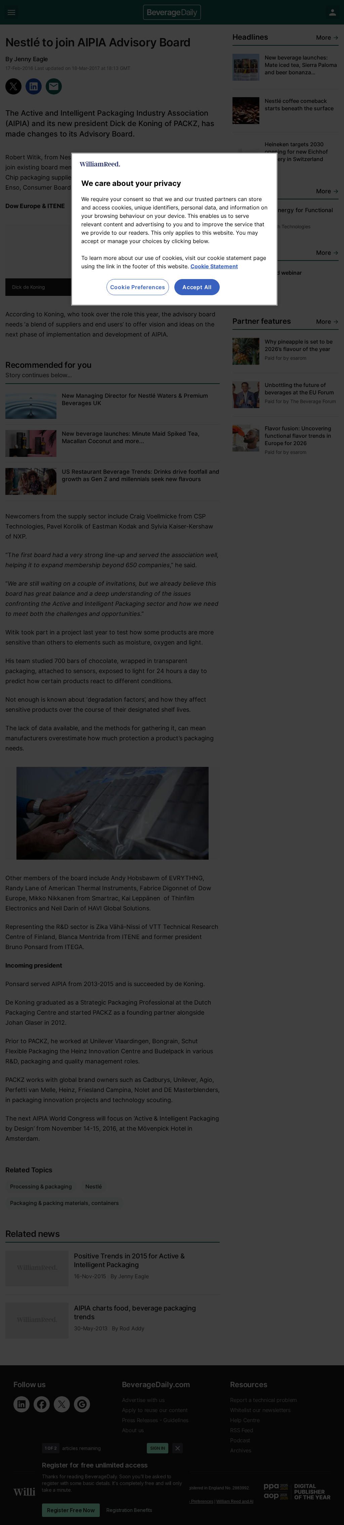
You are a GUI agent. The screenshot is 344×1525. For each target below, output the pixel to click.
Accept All (197, 287)
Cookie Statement (214, 266)
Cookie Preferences (137, 287)
